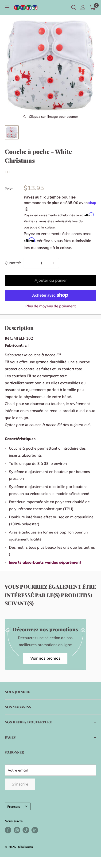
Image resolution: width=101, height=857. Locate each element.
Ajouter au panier (51, 280)
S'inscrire (20, 784)
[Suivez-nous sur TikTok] (26, 830)
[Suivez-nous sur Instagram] (17, 830)
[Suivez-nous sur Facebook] (8, 830)
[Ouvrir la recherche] (73, 7)
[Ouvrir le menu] (7, 7)
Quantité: (13, 262)
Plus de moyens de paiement (50, 306)
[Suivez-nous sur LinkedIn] (34, 830)
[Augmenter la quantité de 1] (54, 263)
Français (13, 806)
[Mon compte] (83, 7)
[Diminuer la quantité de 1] (29, 263)
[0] (92, 7)
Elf (8, 172)
